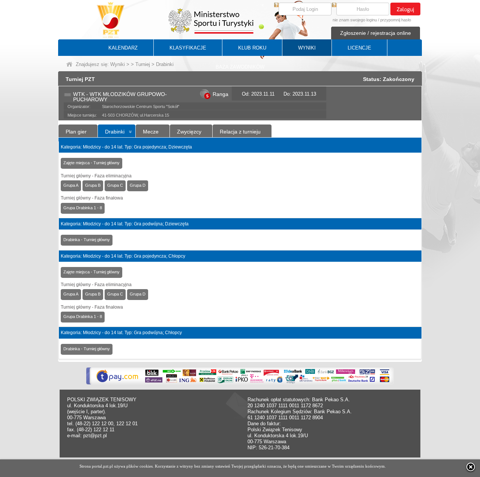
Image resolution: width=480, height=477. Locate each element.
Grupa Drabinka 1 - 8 (82, 208)
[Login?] (276, 5)
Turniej (142, 64)
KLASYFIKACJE (188, 48)
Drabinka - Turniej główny (86, 239)
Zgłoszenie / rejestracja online (375, 33)
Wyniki (117, 64)
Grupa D (138, 185)
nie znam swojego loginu (355, 20)
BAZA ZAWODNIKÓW (240, 67)
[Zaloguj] (405, 9)
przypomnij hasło (395, 20)
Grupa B (92, 185)
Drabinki (114, 132)
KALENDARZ (123, 48)
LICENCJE (359, 48)
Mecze (151, 132)
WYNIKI (307, 48)
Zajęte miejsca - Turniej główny (91, 162)
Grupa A (70, 185)
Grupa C (115, 185)
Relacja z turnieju (240, 132)
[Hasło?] (334, 5)
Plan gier (76, 132)
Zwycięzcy (189, 132)
